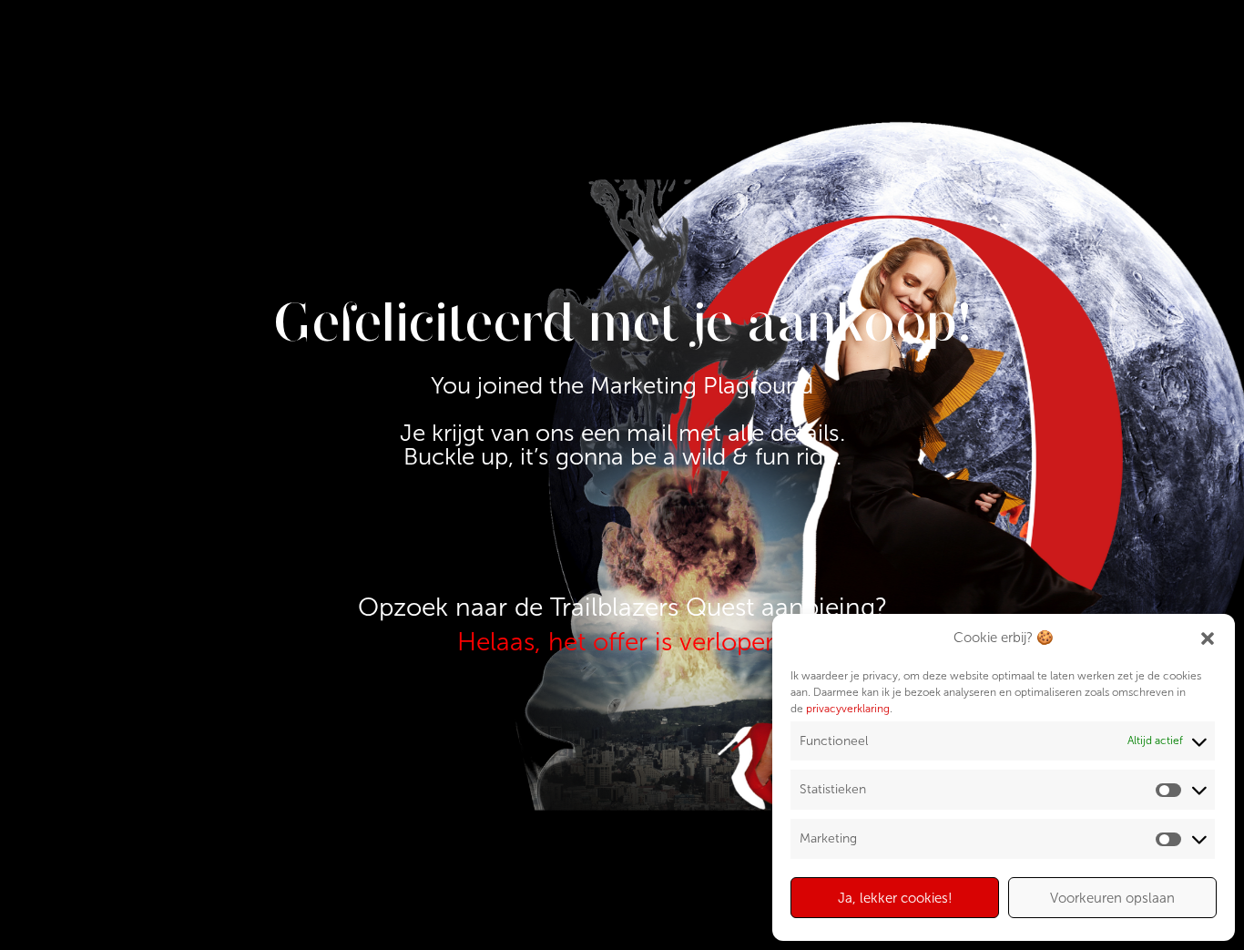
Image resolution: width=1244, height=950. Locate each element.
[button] (1207, 638)
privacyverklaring (848, 708)
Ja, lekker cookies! (895, 898)
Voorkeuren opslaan (1112, 898)
